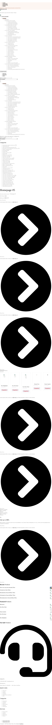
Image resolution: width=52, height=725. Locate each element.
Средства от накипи (12, 104)
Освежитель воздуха (12, 41)
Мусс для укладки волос (13, 66)
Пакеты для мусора (12, 59)
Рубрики (4, 18)
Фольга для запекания (13, 58)
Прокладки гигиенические (14, 29)
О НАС (4, 2)
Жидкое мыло (11, 47)
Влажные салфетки (12, 27)
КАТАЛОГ (5, 74)
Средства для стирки (10, 30)
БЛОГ (4, 75)
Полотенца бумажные (13, 23)
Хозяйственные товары (10, 56)
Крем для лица (11, 117)
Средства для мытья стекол (14, 37)
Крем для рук (11, 54)
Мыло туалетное (11, 46)
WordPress (21, 723)
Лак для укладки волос (13, 64)
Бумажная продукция (10, 20)
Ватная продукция (12, 26)
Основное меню (3, 71)
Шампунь (10, 68)
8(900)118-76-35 (3, 9)
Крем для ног (11, 53)
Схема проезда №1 (6, 720)
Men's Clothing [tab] (3, 510)
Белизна (7, 19)
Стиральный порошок (12, 31)
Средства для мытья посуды (14, 36)
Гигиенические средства (11, 24)
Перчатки (10, 60)
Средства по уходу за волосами (12, 63)
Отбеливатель (11, 33)
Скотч (9, 61)
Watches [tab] (1, 511)
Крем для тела (11, 55)
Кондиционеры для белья (13, 32)
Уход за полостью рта (10, 42)
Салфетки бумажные (12, 22)
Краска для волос (12, 67)
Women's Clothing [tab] (3, 509)
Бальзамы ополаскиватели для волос (16, 69)
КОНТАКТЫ (5, 4)
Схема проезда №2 (6, 721)
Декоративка (10, 50)
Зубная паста (11, 43)
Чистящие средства (12, 40)
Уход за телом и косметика (11, 45)
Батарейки (10, 57)
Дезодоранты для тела (13, 49)
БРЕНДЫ (4, 73)
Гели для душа (11, 48)
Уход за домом (8, 35)
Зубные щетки (11, 44)
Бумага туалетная (12, 21)
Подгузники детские (12, 28)
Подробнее (4, 390)
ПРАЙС (4, 6)
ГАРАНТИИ (5, 3)
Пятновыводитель (12, 34)
